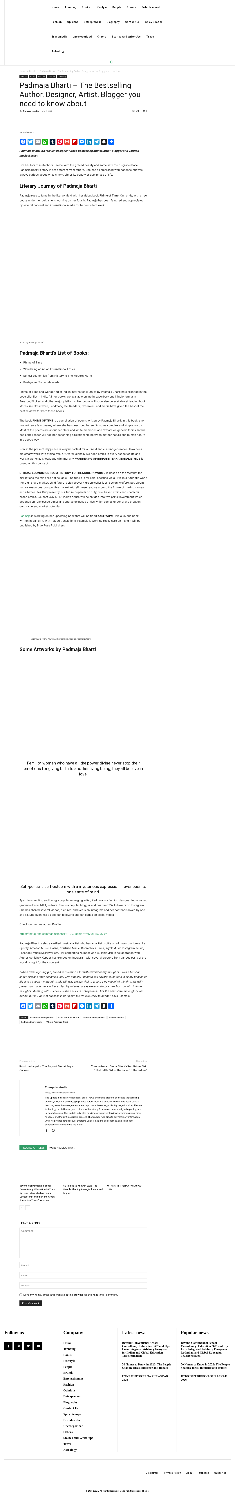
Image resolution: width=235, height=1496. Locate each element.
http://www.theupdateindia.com (60, 1092)
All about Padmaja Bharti (42, 1017)
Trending (62, 76)
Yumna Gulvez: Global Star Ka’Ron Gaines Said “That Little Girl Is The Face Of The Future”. (119, 1068)
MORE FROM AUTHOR (62, 1147)
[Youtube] (38, 1346)
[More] (57, 119)
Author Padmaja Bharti (94, 1017)
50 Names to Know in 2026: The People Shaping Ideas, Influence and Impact (83, 1189)
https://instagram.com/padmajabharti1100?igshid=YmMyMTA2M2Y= (63, 934)
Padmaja (24, 516)
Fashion (41, 76)
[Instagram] (55, 1131)
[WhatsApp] (48, 119)
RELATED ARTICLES (33, 1147)
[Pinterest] (40, 119)
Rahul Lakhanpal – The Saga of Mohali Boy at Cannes (47, 1068)
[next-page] (27, 1207)
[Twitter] (31, 119)
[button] (111, 61)
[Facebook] (23, 119)
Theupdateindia (31, 110)
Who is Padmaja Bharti (57, 1021)
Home (22, 71)
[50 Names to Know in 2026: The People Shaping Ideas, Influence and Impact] (83, 1169)
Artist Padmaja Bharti (68, 1017)
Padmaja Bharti (116, 1017)
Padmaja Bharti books (31, 1021)
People (32, 71)
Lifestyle (51, 76)
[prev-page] (21, 1207)
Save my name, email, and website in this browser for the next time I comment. (70, 1294)
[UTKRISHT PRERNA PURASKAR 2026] (127, 1169)
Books (32, 76)
